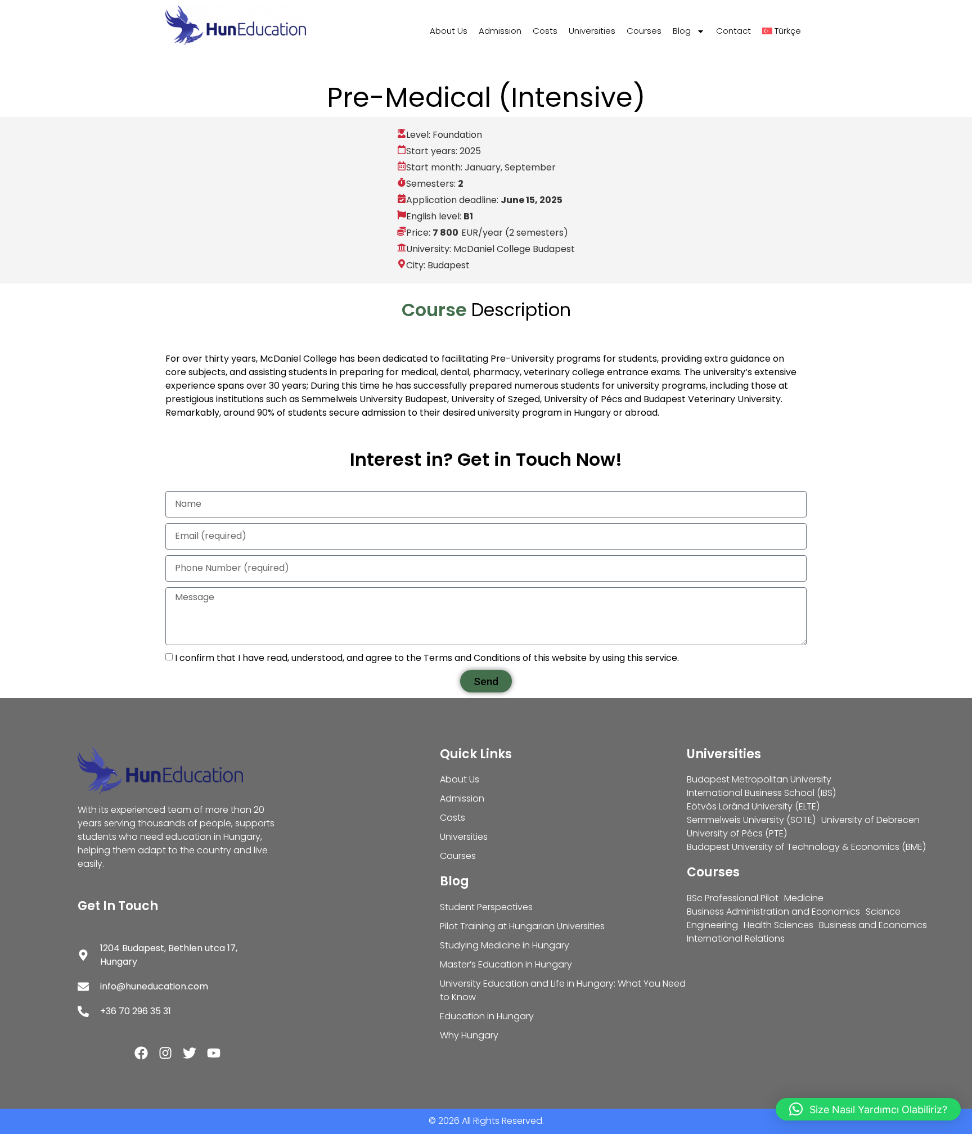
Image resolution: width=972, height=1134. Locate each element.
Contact (733, 31)
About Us (448, 31)
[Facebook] (141, 1053)
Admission (500, 31)
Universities (592, 31)
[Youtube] (213, 1053)
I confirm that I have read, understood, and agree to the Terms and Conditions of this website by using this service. (427, 657)
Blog (682, 31)
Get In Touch (118, 906)
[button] (868, 1109)
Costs (545, 31)
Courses (644, 31)
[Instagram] (165, 1053)
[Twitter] (189, 1053)
